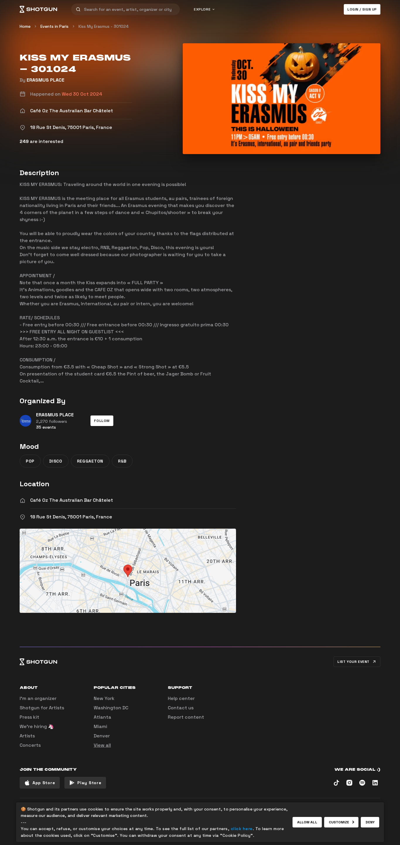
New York (104, 698)
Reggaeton (90, 461)
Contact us (181, 708)
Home (25, 26)
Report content (186, 717)
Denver (102, 736)
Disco (55, 461)
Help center (181, 698)
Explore (202, 9)
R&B (122, 461)
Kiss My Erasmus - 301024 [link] (103, 26)
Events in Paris (54, 26)
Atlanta (102, 717)
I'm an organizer (38, 698)
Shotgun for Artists (42, 708)
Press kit (29, 717)
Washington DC (111, 708)
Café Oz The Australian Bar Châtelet (71, 500)
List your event (353, 661)
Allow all (307, 822)
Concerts (30, 745)
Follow (102, 420)
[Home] (38, 9)
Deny (370, 822)
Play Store (89, 782)
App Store (44, 782)
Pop (30, 461)
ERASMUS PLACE (45, 80)
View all (102, 745)
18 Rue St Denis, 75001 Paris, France (71, 517)
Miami (100, 726)
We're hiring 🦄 (37, 726)
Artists (27, 736)
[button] (101, 420)
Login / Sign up (362, 9)
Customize (339, 822)
